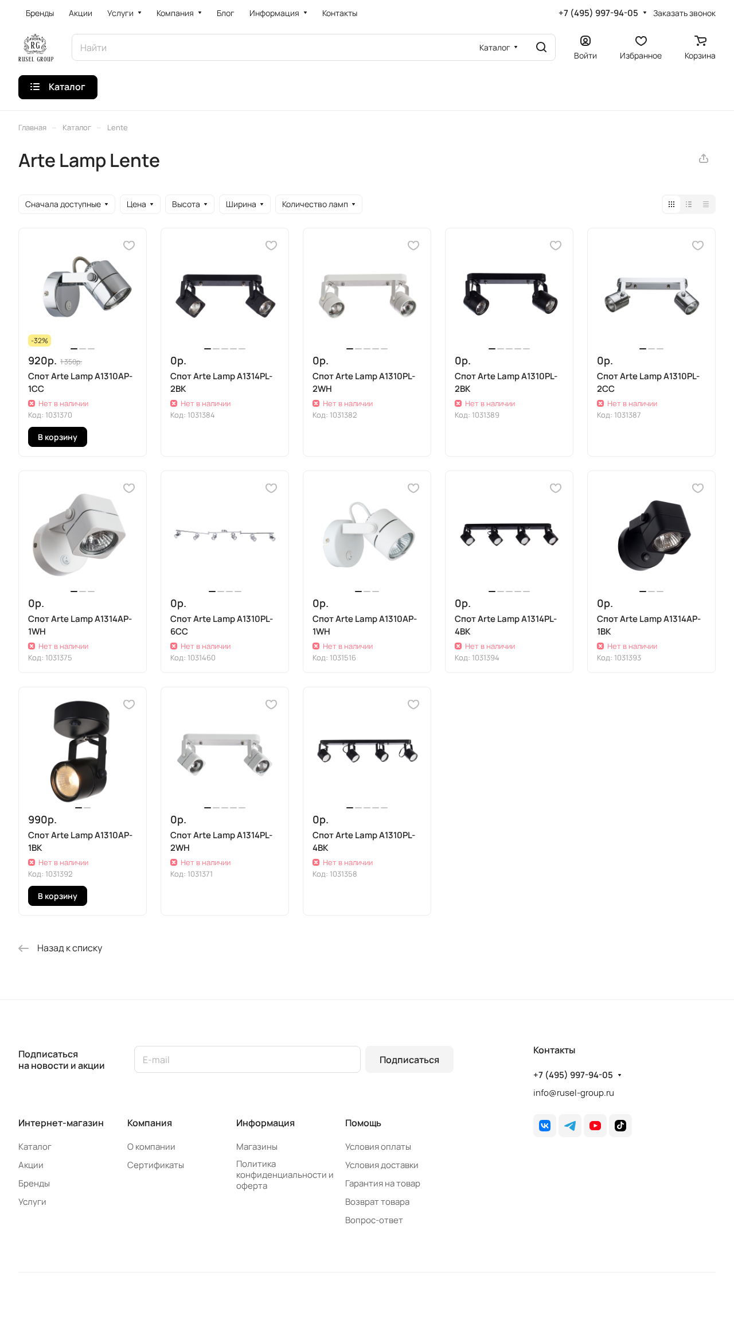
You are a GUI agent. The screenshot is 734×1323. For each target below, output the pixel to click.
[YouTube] (595, 1125)
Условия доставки (382, 1165)
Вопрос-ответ (374, 1220)
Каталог (35, 1147)
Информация (265, 1122)
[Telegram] (570, 1125)
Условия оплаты (378, 1147)
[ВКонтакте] (544, 1125)
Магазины (257, 1147)
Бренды (34, 1183)
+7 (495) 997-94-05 (598, 13)
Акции (31, 1165)
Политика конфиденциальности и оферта (285, 1175)
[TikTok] (620, 1125)
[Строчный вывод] (688, 204)
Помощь (363, 1122)
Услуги (32, 1202)
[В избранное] (129, 245)
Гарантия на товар (382, 1183)
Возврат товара (377, 1202)
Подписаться (409, 1059)
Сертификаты (155, 1165)
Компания (149, 1122)
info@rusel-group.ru (573, 1093)
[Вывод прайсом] (706, 204)
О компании (151, 1147)
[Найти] (541, 47)
